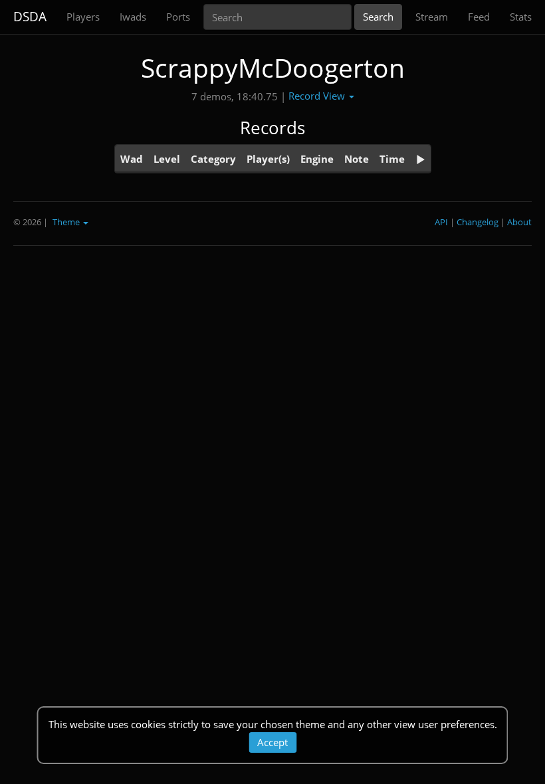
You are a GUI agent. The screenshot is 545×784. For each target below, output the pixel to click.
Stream (431, 16)
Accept (272, 742)
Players (83, 16)
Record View (318, 95)
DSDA (30, 16)
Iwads (133, 16)
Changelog (477, 222)
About (519, 222)
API (441, 222)
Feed (479, 16)
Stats (521, 16)
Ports (178, 16)
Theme (67, 222)
